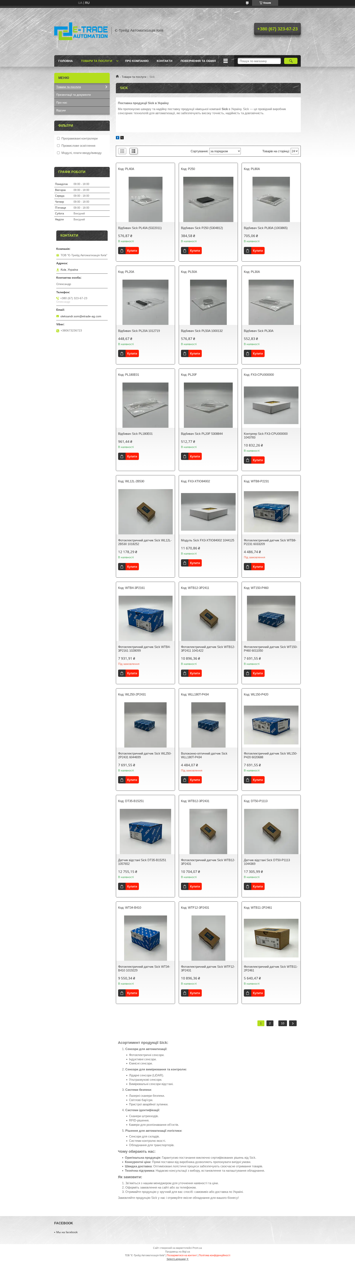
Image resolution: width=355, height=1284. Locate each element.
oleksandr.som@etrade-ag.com (80, 316)
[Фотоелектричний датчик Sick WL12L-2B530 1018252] (145, 511)
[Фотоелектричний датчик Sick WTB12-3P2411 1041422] (208, 618)
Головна (65, 61)
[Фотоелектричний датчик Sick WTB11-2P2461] (271, 938)
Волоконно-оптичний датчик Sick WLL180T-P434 (204, 755)
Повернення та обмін (198, 61)
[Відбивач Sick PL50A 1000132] (208, 302)
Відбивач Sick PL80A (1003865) (266, 228)
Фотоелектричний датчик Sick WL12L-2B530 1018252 (145, 542)
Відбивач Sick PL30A (258, 331)
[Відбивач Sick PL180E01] (145, 405)
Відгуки (61, 110)
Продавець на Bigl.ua (177, 1251)
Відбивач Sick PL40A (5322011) (140, 228)
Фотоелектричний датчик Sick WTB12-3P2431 (208, 861)
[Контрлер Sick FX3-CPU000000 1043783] (271, 405)
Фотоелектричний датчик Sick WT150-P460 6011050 (270, 648)
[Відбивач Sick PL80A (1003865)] (271, 199)
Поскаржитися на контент (182, 1255)
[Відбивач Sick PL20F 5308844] (208, 405)
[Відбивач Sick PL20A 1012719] (145, 302)
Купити (132, 250)
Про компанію (137, 61)
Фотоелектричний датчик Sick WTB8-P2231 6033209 (270, 542)
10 (282, 1023)
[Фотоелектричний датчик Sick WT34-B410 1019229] (145, 938)
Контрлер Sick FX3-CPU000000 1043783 (266, 435)
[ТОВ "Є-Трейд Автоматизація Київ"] (81, 30)
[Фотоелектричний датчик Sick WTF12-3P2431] (208, 938)
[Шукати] (290, 61)
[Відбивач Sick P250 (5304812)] (208, 199)
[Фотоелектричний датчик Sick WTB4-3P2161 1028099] (145, 618)
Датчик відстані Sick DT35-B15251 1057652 (142, 861)
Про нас (61, 102)
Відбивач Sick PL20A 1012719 (139, 331)
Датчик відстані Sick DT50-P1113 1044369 (267, 861)
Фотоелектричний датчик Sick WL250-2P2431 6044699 (145, 755)
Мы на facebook (67, 1232)
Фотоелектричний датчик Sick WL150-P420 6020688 (270, 755)
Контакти (164, 61)
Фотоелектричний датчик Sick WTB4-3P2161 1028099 (144, 648)
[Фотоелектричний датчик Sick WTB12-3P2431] (208, 831)
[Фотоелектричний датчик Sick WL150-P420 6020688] (271, 725)
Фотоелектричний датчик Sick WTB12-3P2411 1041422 (208, 648)
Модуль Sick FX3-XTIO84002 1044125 (207, 540)
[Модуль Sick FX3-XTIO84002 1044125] (208, 511)
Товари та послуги (96, 61)
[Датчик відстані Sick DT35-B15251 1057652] (145, 831)
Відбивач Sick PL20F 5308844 (202, 433)
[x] (122, 138)
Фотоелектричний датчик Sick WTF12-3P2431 (208, 968)
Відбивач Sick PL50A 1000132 (202, 331)
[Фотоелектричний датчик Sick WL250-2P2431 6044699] (145, 725)
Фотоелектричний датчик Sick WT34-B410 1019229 (144, 968)
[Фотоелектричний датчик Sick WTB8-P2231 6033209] (271, 511)
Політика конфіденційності (214, 1255)
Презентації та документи (73, 94)
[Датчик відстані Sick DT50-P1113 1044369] (271, 831)
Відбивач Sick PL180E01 (135, 433)
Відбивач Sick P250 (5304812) (202, 228)
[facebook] (117, 138)
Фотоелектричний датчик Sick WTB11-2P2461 (271, 968)
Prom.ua (197, 1248)
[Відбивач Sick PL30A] (271, 302)
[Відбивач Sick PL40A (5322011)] (145, 199)
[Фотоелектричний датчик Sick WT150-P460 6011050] (271, 618)
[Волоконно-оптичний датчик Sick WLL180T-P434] (208, 725)
